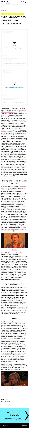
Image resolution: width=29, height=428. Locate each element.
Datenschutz (5, 425)
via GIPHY (14, 250)
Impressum (24, 425)
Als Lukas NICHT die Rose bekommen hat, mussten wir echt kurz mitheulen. (13, 229)
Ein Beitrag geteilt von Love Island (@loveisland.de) (14, 63)
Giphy (3, 401)
